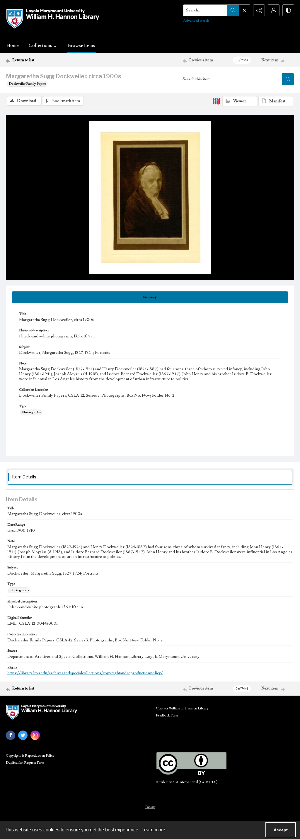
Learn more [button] (153, 829)
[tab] (150, 297)
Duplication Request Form (25, 762)
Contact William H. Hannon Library (182, 708)
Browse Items (81, 45)
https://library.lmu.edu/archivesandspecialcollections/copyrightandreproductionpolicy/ (85, 673)
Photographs (31, 412)
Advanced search (196, 20)
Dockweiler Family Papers (27, 83)
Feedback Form (167, 715)
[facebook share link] (10, 735)
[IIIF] (216, 101)
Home (12, 45)
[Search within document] (288, 79)
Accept (281, 830)
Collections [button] (40, 45)
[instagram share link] (35, 735)
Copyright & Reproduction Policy (30, 755)
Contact (150, 807)
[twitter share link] (23, 735)
